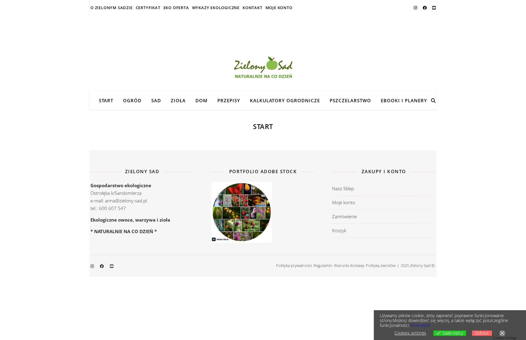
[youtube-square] (434, 7)
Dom (201, 100)
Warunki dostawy (349, 265)
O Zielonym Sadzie (111, 7)
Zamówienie (344, 216)
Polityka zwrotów (380, 265)
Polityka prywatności (294, 265)
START (106, 100)
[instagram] (416, 7)
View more (420, 325)
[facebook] (425, 7)
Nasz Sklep (343, 188)
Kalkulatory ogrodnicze (285, 100)
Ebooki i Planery (404, 100)
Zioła (178, 100)
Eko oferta (176, 7)
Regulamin (323, 265)
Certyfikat (148, 7)
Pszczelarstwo (350, 100)
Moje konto (279, 7)
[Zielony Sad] (263, 53)
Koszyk (339, 230)
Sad (156, 100)
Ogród (132, 100)
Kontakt (252, 7)
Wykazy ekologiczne (216, 7)
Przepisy (228, 100)
